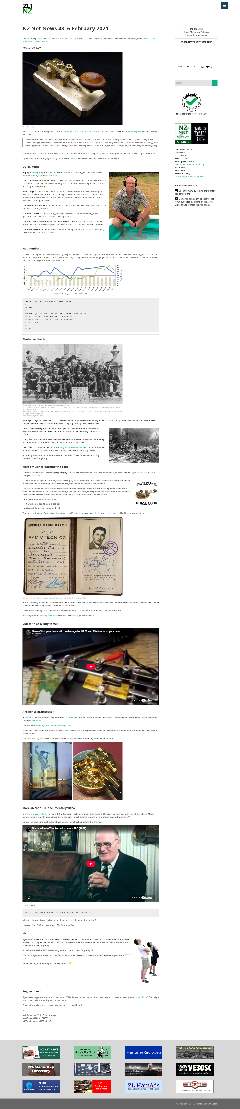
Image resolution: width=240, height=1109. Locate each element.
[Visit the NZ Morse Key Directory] (41, 1075)
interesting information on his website (72, 447)
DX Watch (179, 176)
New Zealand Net (65, 38)
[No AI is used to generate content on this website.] (191, 115)
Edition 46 (36, 720)
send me (73, 158)
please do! (35, 475)
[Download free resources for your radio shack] (92, 1092)
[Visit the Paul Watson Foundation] (143, 1075)
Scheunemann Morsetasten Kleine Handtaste (82, 131)
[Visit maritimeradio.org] (143, 1058)
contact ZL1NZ (149, 38)
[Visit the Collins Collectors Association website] (195, 1092)
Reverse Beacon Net (195, 176)
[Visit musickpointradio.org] (195, 1058)
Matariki (53, 175)
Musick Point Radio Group (192, 164)
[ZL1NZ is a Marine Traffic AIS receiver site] (41, 1092)
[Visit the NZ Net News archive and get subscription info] (41, 1058)
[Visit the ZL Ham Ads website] (143, 1092)
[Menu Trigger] (224, 5)
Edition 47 (29, 717)
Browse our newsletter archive (35, 41)
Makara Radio (71, 717)
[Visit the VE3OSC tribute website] (195, 1075)
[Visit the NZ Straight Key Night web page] (92, 1058)
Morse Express (134, 131)
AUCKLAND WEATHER (196, 67)
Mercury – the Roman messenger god (54, 725)
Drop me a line (49, 615)
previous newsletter (37, 814)
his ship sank (76, 598)
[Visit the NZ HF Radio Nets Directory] (92, 1075)
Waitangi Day (36, 172)
